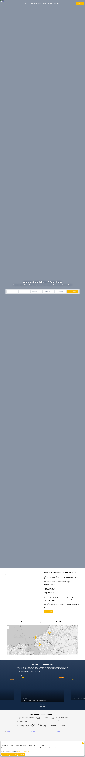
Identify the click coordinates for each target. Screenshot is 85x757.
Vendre (44, 3)
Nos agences (50, 3)
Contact (59, 3)
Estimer (39, 3)
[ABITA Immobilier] (7, 3)
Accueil (27, 3)
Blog (55, 3)
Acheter (31, 3)
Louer (35, 3)
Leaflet (67, 654)
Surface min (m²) (59, 291)
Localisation (34, 291)
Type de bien (21, 291)
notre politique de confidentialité (23, 751)
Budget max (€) (47, 291)
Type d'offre (9, 291)
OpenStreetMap (71, 654)
